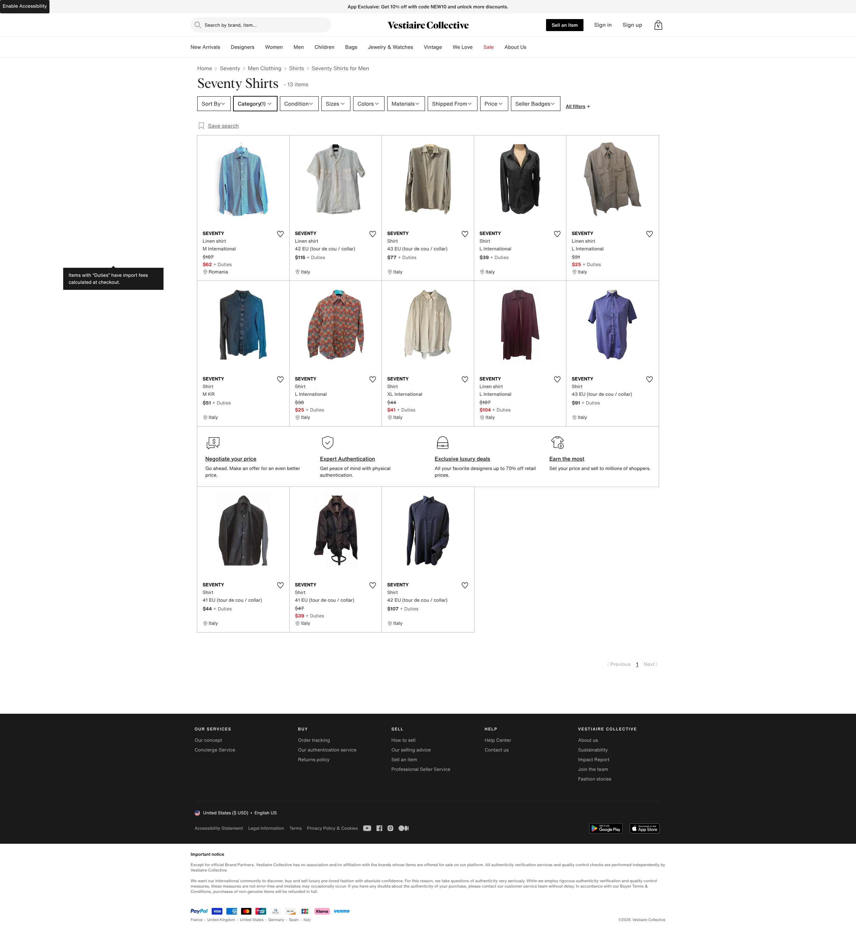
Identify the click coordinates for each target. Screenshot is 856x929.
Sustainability (593, 749)
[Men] (309, 47)
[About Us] (531, 47)
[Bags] (362, 47)
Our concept (208, 740)
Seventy (230, 68)
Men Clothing (265, 68)
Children (325, 47)
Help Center (498, 740)
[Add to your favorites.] (280, 234)
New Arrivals (205, 47)
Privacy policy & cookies (332, 828)
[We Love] (478, 47)
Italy (307, 919)
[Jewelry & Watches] (418, 47)
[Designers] (259, 47)
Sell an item (565, 24)
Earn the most (566, 459)
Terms (295, 828)
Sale (489, 47)
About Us (515, 47)
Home (204, 68)
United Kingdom (221, 919)
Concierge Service (215, 749)
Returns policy (313, 759)
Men (299, 47)
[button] (658, 25)
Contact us (497, 749)
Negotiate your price (230, 459)
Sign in (603, 24)
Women (274, 47)
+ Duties (222, 264)
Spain (294, 919)
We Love (463, 47)
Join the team (593, 769)
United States (252, 919)
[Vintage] (447, 47)
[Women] (288, 47)
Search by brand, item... (231, 24)
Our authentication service (327, 749)
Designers (242, 47)
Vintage (433, 47)
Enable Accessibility (25, 6)
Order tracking (314, 740)
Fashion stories (594, 779)
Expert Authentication (347, 459)
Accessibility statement (219, 828)
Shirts (296, 68)
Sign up (632, 24)
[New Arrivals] (225, 47)
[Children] (339, 47)
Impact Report (594, 759)
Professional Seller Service (420, 769)
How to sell (403, 740)
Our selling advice (411, 749)
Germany (276, 919)
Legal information (266, 828)
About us (588, 740)
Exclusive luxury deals (462, 459)
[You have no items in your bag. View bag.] (658, 25)
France (197, 919)
